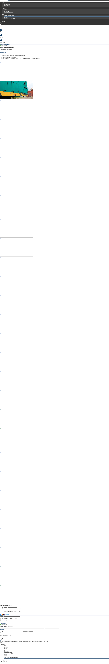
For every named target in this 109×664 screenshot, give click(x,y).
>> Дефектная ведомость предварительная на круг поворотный (11, 611)
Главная (3, 2)
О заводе (3, 644)
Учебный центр (4, 661)
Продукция (3, 8)
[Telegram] (8, 614)
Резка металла (6, 17)
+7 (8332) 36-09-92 (3, 33)
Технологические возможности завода (9, 18)
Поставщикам (4, 7)
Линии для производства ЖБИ (8, 12)
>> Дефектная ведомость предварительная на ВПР (9, 607)
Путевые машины (6, 651)
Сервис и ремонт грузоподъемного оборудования (11, 657)
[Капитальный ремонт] (3, 45)
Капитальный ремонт (7, 16)
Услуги (3, 14)
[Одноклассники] (2, 614)
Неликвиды (5, 13)
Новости (5, 3)
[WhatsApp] (5, 614)
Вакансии (3, 660)
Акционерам (5, 648)
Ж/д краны (5, 9)
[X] (3, 614)
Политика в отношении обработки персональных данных (8, 632)
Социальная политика (7, 5)
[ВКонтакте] (0, 614)
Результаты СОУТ (6, 647)
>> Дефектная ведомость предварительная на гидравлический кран (12, 608)
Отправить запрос (3, 52)
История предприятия (7, 4)
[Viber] (4, 614)
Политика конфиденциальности (28, 631)
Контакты (3, 21)
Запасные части (6, 654)
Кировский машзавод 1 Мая (6, 27)
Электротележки (6, 11)
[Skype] (6, 614)
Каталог (1, 44)
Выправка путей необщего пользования (9, 15)
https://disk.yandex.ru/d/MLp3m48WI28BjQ (14, 53)
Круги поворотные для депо (8, 10)
